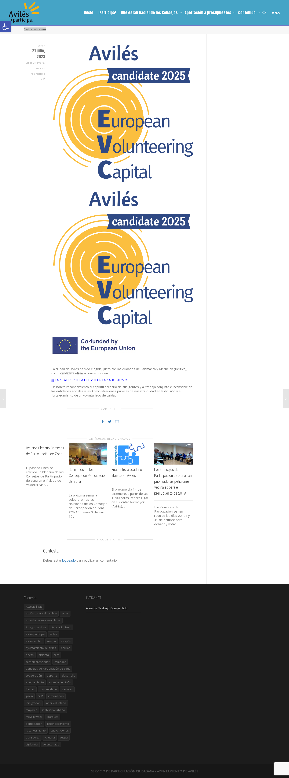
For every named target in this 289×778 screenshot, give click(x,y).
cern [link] (56, 655)
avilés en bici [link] (34, 641)
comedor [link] (60, 662)
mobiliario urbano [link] (53, 710)
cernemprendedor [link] (38, 662)
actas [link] (65, 613)
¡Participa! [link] (107, 12)
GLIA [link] (40, 696)
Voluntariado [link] (37, 73)
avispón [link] (66, 641)
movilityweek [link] (34, 717)
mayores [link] (31, 710)
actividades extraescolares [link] (43, 620)
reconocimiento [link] (36, 730)
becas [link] (30, 655)
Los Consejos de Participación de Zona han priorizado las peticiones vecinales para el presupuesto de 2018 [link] (173, 481)
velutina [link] (49, 737)
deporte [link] (52, 675)
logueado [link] (69, 560)
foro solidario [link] (48, 689)
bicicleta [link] (44, 655)
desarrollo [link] (68, 675)
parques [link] (52, 717)
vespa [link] (64, 737)
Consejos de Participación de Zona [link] (48, 668)
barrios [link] (65, 648)
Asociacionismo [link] (61, 627)
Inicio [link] (88, 12)
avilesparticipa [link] (35, 634)
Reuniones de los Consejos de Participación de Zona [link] (87, 475)
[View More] (275, 12)
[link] (5, 26)
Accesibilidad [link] (34, 606)
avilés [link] (53, 634)
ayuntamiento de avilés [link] (41, 648)
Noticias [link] (40, 68)
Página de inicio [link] (33, 29)
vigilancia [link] (32, 744)
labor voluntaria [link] (55, 703)
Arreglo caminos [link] (36, 627)
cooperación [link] (34, 675)
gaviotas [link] (67, 689)
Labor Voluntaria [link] (35, 62)
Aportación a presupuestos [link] (208, 12)
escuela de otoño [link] (60, 682)
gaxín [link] (29, 696)
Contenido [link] (247, 12)
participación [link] (34, 724)
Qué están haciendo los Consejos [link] (150, 12)
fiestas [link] (30, 689)
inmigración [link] (33, 703)
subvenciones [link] (60, 730)
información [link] (56, 696)
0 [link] (42, 78)
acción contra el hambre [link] (41, 613)
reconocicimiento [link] (58, 724)
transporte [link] (33, 737)
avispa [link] (51, 641)
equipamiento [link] (35, 682)
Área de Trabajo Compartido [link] (107, 608)
